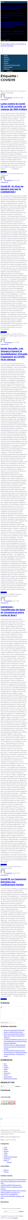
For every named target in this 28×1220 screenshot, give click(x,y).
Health (6, 61)
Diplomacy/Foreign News (12, 65)
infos (5, 1064)
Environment (8, 67)
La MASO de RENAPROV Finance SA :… (11, 1185)
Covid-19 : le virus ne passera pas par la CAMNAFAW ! (12, 189)
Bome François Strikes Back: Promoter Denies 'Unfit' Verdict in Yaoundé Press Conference (12, 15)
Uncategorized (8, 1077)
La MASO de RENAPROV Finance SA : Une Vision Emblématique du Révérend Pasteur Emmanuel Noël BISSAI (13, 24)
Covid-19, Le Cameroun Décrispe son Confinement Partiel (13, 882)
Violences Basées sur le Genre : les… (10, 1192)
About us (7, 69)
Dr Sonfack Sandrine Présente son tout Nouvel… (14, 1190)
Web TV (6, 1075)
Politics (6, 57)
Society (6, 63)
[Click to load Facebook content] (1, 1094)
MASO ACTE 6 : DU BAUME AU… (9, 1194)
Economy (7, 59)
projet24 (15, 1218)
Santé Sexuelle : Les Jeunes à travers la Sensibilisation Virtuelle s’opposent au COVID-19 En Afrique (14, 354)
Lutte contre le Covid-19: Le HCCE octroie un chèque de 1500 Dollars (14, 106)
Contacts (10, 71)
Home (6, 55)
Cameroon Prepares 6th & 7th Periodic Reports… (14, 1179)
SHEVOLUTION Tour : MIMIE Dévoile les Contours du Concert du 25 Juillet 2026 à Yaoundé (13, 33)
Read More (4, 172)
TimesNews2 (8, 97)
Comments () (4, 99)
